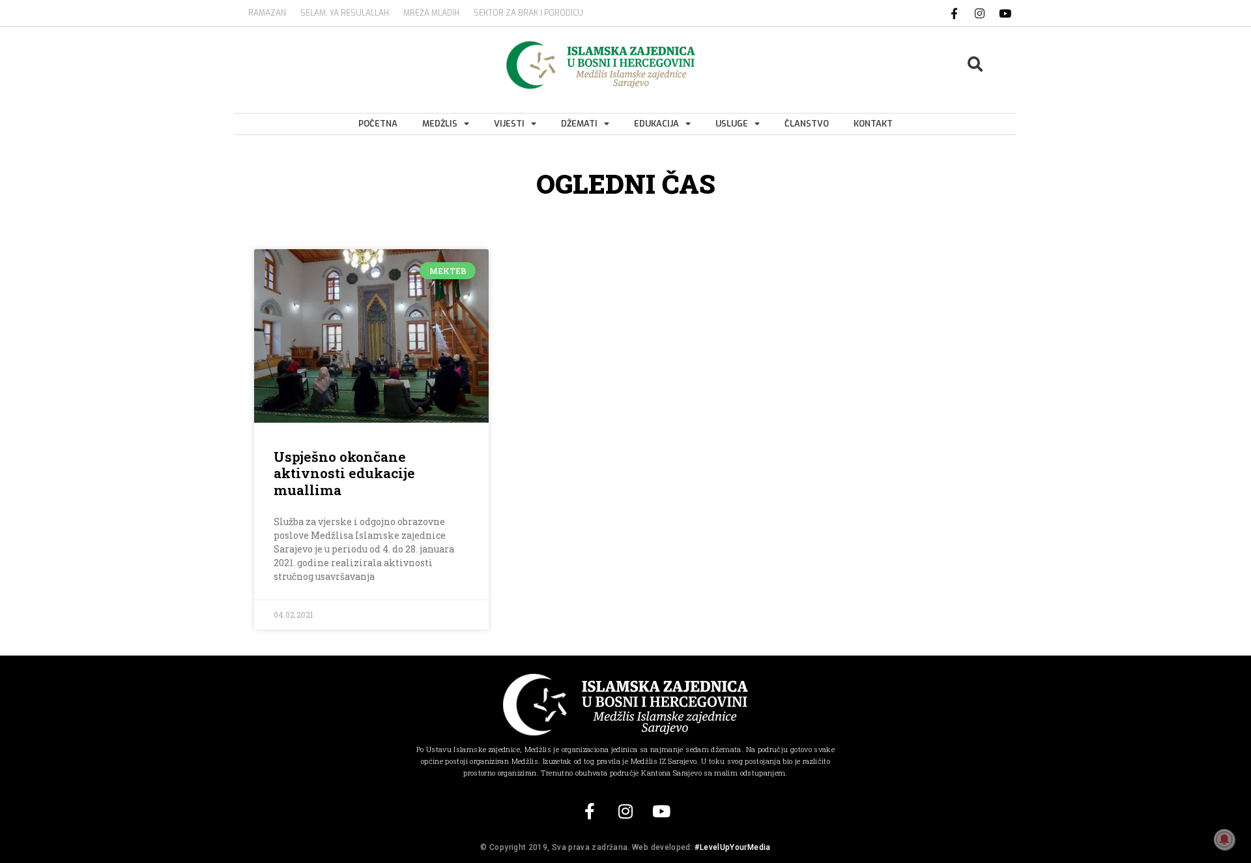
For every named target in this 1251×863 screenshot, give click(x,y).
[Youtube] (1005, 13)
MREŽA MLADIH (431, 13)
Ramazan (267, 13)
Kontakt (873, 123)
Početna (377, 123)
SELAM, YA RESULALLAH (344, 13)
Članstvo (806, 123)
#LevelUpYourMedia (732, 847)
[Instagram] (980, 13)
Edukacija (656, 123)
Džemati (579, 123)
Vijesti (509, 123)
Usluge (731, 123)
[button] (976, 65)
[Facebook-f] (954, 13)
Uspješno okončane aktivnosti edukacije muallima (344, 472)
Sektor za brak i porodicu (528, 13)
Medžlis (439, 123)
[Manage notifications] (1224, 839)
